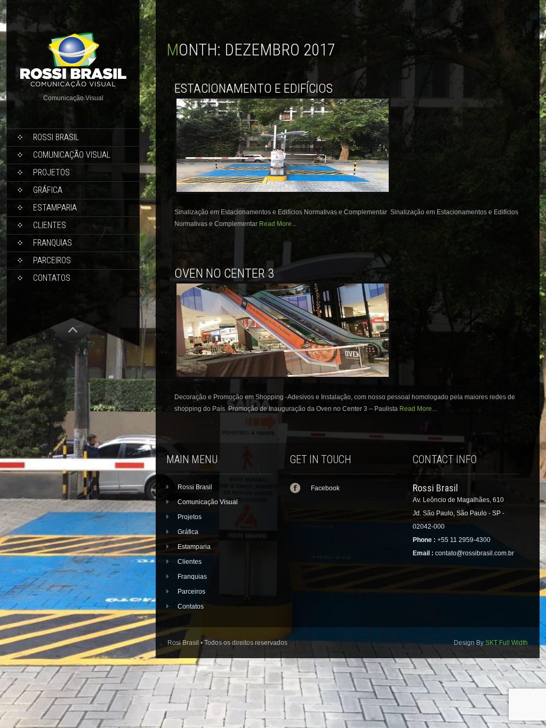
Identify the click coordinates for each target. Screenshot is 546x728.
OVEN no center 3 (224, 273)
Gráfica (47, 190)
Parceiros (52, 260)
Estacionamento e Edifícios (253, 88)
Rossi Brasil (56, 137)
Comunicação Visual (71, 155)
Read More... (277, 224)
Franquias (52, 243)
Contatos (51, 278)
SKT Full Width (506, 642)
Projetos (51, 172)
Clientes (49, 225)
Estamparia (55, 208)
